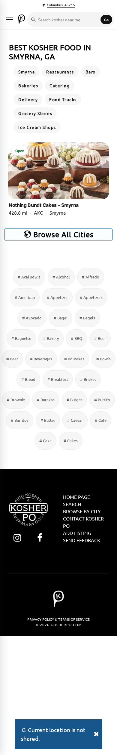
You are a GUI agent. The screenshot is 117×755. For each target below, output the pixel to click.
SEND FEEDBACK (81, 540)
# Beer (12, 358)
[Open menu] (9, 19)
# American (25, 297)
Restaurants (60, 71)
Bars (90, 71)
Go (106, 19)
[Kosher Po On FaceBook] (40, 537)
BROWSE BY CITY (82, 511)
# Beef (100, 338)
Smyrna (26, 71)
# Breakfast (57, 379)
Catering (60, 85)
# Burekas (46, 399)
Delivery (28, 99)
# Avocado (32, 317)
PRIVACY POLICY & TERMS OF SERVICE (58, 619)
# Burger (74, 399)
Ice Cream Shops (37, 127)
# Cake (45, 440)
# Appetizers (91, 297)
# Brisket (88, 379)
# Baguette (21, 338)
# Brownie (16, 399)
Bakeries (28, 85)
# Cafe (100, 420)
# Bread (28, 379)
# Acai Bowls (29, 276)
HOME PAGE (76, 497)
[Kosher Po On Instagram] (17, 537)
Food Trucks (63, 99)
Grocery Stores (35, 113)
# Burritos (19, 420)
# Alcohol (61, 276)
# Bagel (61, 317)
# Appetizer (57, 297)
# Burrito (102, 399)
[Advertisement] (58, 694)
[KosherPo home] (21, 19)
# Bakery (51, 338)
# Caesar (75, 420)
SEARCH (72, 504)
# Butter (47, 420)
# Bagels (87, 317)
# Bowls (103, 358)
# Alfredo (90, 276)
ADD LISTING (77, 533)
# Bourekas (74, 358)
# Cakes (71, 440)
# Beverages (41, 358)
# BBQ (76, 338)
